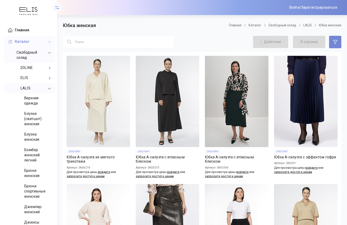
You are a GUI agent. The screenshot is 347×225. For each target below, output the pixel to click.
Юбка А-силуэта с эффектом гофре (305, 157)
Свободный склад (282, 25)
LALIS (307, 25)
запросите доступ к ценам (86, 176)
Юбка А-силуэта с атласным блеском (160, 159)
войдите (104, 172)
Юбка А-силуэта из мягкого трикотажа (91, 159)
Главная (235, 25)
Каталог (255, 25)
